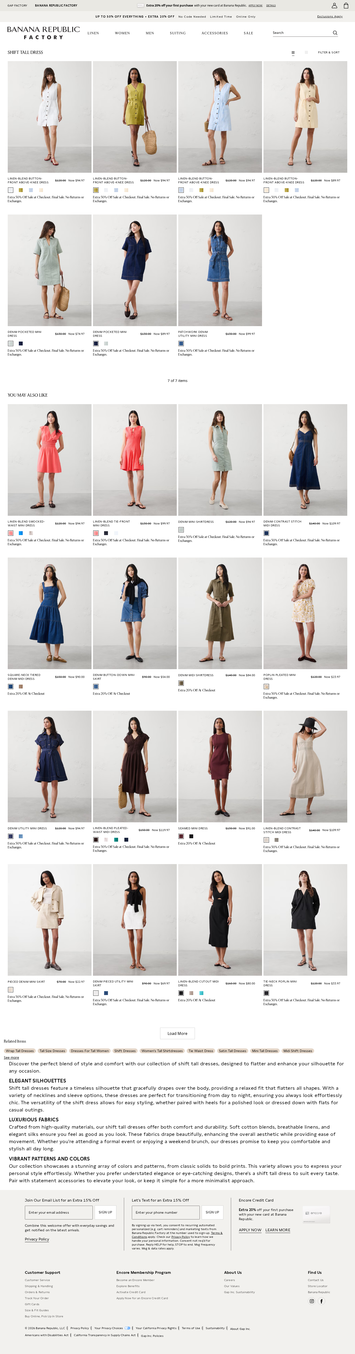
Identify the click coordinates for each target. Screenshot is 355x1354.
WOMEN (122, 33)
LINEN (93, 33)
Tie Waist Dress (201, 1051)
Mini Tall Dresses (265, 1051)
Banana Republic (319, 1292)
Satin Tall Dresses (232, 1051)
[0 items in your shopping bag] (346, 5)
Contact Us (316, 1280)
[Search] (335, 33)
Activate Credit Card (130, 1292)
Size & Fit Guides (37, 1310)
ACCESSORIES (215, 33)
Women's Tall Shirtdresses (162, 1051)
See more (11, 1057)
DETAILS (271, 5)
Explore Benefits (128, 1286)
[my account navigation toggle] (334, 5)
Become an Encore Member (135, 1280)
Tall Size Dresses (52, 1051)
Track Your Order (37, 1298)
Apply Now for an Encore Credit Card (142, 1298)
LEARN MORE (277, 1230)
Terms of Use (191, 1328)
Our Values (232, 1286)
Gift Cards (32, 1304)
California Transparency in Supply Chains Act (105, 1335)
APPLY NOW (255, 5)
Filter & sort (329, 52)
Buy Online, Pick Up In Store (44, 1316)
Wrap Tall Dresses (20, 1051)
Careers (229, 1280)
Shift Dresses (125, 1051)
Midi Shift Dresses (298, 1051)
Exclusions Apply (330, 16)
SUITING (178, 33)
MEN (150, 33)
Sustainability (215, 1328)
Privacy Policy (37, 1239)
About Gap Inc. (240, 1329)
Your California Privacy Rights (156, 1328)
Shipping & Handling (39, 1286)
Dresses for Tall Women (90, 1051)
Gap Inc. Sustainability (239, 1292)
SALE (248, 33)
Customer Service (37, 1280)
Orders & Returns (37, 1292)
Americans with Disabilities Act (47, 1335)
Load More (177, 1033)
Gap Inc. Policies (152, 1336)
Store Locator (318, 1286)
